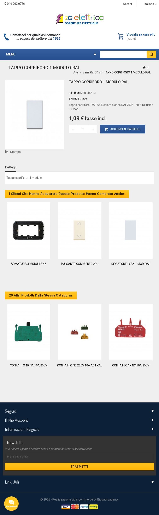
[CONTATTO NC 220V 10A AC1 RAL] (79, 332)
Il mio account (16, 420)
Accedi (127, 4)
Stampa (15, 152)
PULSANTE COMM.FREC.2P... (79, 263)
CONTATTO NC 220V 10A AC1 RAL (79, 365)
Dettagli (10, 167)
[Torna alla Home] (144, 67)
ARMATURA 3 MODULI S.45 (28, 263)
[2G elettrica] (79, 19)
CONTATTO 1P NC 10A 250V (130, 365)
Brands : (75, 98)
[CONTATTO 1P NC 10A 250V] (131, 332)
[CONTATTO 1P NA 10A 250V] (28, 332)
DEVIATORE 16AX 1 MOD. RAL (130, 263)
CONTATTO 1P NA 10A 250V (28, 365)
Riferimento (77, 93)
